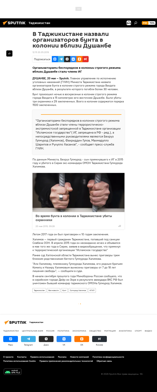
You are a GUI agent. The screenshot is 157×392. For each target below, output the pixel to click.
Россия (50, 330)
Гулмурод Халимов (78, 290)
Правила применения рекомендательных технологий (66, 361)
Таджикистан (39, 290)
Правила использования (42, 356)
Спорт (138, 330)
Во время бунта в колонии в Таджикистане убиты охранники (74, 218)
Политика (63, 330)
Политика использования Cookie (19, 361)
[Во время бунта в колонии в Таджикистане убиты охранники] (78, 192)
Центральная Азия (32, 330)
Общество (95, 330)
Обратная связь (104, 361)
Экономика (79, 330)
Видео (148, 330)
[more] (120, 226)
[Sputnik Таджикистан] (15, 25)
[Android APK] (12, 372)
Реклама (62, 356)
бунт (64, 290)
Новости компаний (79, 356)
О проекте (8, 356)
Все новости (53, 290)
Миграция (110, 330)
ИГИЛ (92, 290)
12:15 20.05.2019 (41, 52)
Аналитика (125, 330)
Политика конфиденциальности (108, 356)
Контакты (22, 356)
